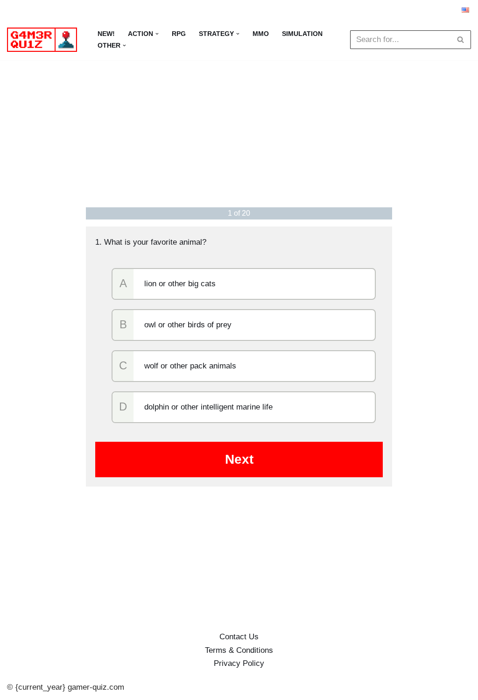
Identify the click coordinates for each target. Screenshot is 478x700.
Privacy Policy (239, 663)
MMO (261, 33)
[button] (157, 33)
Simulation (302, 33)
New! (106, 33)
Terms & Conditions (239, 650)
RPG (179, 33)
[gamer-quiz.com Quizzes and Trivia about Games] (44, 40)
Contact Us (239, 636)
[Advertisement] (239, 132)
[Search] (460, 39)
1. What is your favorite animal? (150, 242)
